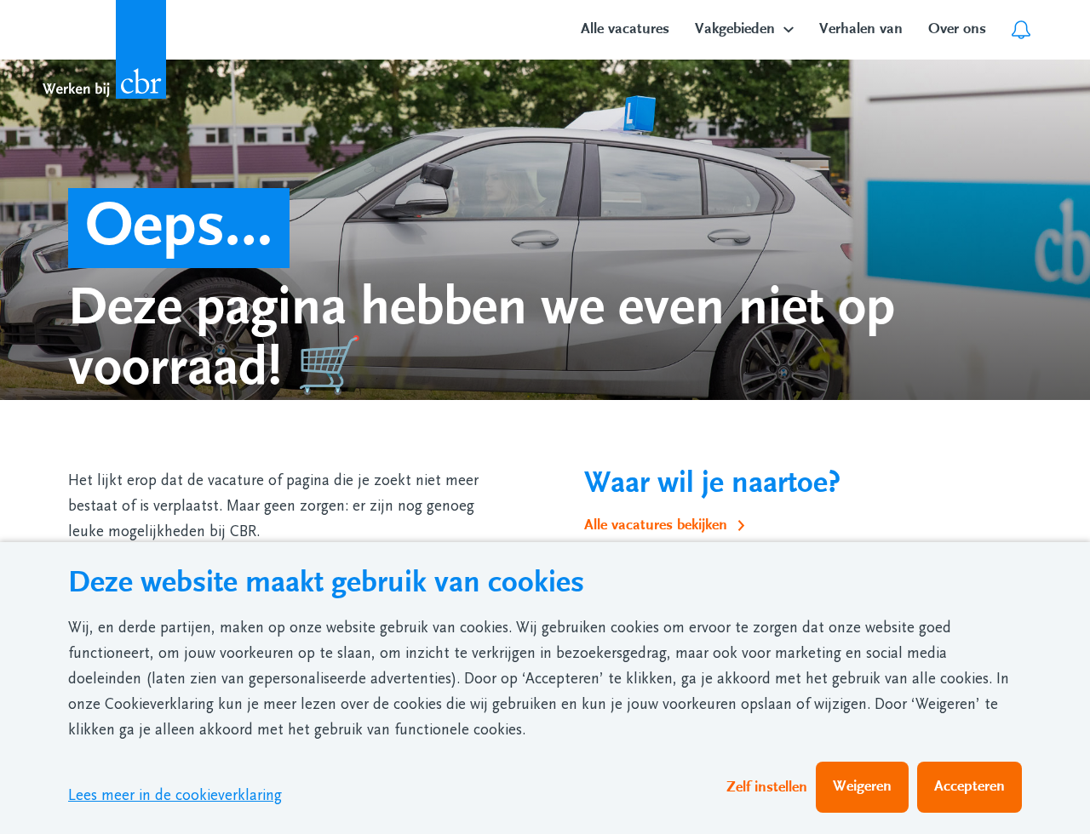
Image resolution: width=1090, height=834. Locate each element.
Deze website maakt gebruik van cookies (326, 582)
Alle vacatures (625, 29)
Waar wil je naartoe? (712, 483)
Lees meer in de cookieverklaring (175, 795)
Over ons (957, 29)
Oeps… (178, 226)
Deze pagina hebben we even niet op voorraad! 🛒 (481, 337)
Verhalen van (861, 29)
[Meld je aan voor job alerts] (1021, 29)
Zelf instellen (766, 787)
